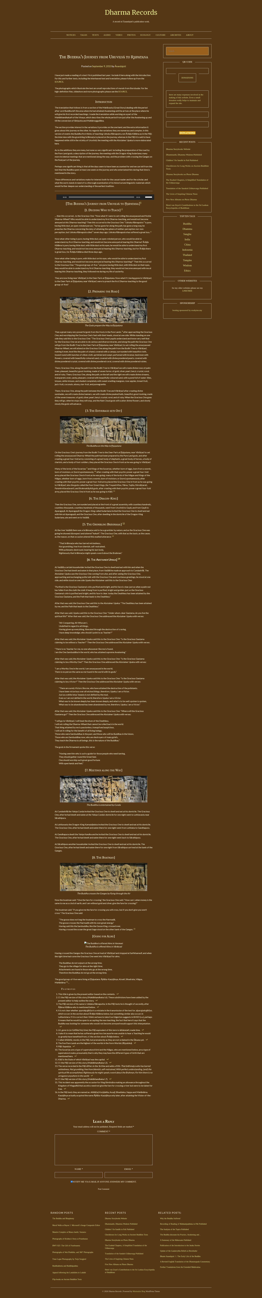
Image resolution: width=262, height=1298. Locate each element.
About (189, 35)
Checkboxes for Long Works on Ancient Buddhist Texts (126, 1235)
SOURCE (59, 81)
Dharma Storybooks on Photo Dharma (182, 174)
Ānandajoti (120, 66)
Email (128, 1169)
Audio (107, 35)
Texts (95, 35)
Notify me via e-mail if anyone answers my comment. (104, 1182)
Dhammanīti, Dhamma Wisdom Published (184, 155)
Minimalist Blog (139, 1291)
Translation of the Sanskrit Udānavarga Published (187, 188)
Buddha (187, 223)
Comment (103, 1131)
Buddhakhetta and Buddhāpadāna (65, 1266)
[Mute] (144, 197)
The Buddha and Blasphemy (63, 1218)
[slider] (149, 196)
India (187, 239)
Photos (131, 35)
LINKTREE (187, 291)
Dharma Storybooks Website (178, 149)
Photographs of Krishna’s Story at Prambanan (70, 1239)
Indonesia (187, 249)
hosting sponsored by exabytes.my (187, 310)
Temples (187, 260)
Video (119, 35)
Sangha (187, 234)
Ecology (145, 35)
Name (79, 1169)
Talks (83, 35)
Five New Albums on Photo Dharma (181, 199)
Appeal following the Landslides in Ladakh (69, 1273)
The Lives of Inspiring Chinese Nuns (181, 194)
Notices (71, 35)
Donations (187, 78)
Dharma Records (131, 12)
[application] (105, 197)
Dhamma (187, 228)
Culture (161, 35)
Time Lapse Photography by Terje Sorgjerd (69, 1259)
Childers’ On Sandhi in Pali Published (182, 160)
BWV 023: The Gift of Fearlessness (66, 1246)
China (187, 244)
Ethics (187, 270)
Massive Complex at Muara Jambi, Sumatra (69, 1232)
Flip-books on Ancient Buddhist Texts (67, 1279)
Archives (175, 35)
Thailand (187, 254)
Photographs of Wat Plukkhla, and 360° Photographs (72, 1252)
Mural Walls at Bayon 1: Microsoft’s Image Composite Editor (76, 1225)
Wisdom (187, 265)
